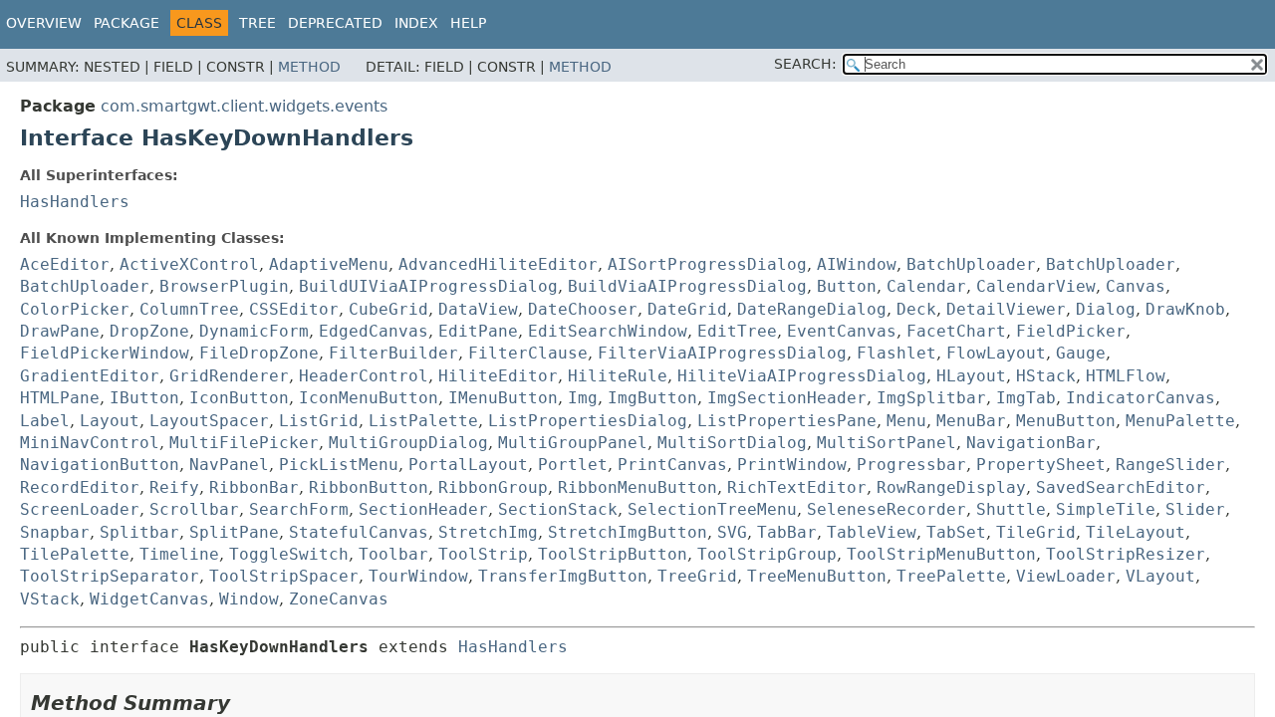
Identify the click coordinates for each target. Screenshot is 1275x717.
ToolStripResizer (1125, 554)
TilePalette (74, 554)
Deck (916, 309)
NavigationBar (1031, 442)
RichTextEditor (797, 487)
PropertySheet (1041, 464)
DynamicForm (254, 331)
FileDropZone (259, 353)
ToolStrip (483, 554)
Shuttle (1011, 509)
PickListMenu (338, 464)
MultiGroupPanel (572, 442)
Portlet (573, 464)
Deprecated (335, 23)
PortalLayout (468, 464)
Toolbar (393, 554)
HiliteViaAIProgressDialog (801, 375)
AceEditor (65, 264)
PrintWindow (792, 464)
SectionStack (558, 509)
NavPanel (229, 464)
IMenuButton (503, 397)
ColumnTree (189, 309)
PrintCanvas (672, 464)
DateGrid (687, 309)
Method (309, 67)
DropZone (149, 331)
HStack (1046, 375)
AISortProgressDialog (707, 264)
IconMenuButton (368, 397)
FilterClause (528, 353)
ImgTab (1026, 397)
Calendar (926, 286)
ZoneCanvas (338, 599)
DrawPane (60, 331)
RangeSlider (1170, 464)
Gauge (1081, 353)
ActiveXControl (189, 264)
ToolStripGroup (767, 554)
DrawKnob (1185, 309)
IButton (144, 397)
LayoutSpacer (209, 420)
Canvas (1135, 286)
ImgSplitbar (931, 397)
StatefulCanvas (358, 532)
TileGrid (1036, 532)
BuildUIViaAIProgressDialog (428, 286)
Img (583, 397)
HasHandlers (74, 201)
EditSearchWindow (607, 331)
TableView (871, 532)
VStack (50, 599)
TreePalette (951, 576)
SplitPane (234, 532)
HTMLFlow (1125, 375)
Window (249, 599)
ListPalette (423, 420)
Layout (109, 420)
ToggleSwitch (289, 554)
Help (468, 23)
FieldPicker (1071, 331)
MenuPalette (1180, 420)
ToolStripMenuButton (941, 554)
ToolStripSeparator (109, 576)
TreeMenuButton (817, 576)
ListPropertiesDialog (587, 420)
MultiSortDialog (732, 442)
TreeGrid (697, 576)
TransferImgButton (562, 576)
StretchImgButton (627, 532)
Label (45, 420)
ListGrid (319, 420)
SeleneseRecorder (886, 509)
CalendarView (1036, 286)
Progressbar (911, 464)
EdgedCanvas (373, 331)
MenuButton (1066, 420)
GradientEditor (89, 375)
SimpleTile (1105, 509)
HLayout (971, 375)
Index (416, 23)
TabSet (956, 532)
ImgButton (652, 397)
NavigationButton (99, 464)
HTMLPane (60, 397)
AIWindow (856, 264)
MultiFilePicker (244, 442)
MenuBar (971, 420)
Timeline (179, 554)
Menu (906, 420)
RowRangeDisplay (951, 487)
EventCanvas (841, 331)
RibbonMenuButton (637, 487)
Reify (174, 487)
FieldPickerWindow (104, 353)
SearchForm (299, 509)
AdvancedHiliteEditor (498, 264)
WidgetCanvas (149, 599)
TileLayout (1135, 532)
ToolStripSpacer (284, 576)
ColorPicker (74, 309)
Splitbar (139, 532)
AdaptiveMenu (328, 264)
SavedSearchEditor (1120, 487)
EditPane (478, 331)
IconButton (239, 397)
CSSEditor (294, 309)
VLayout (1160, 576)
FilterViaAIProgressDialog (722, 353)
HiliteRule (617, 375)
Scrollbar (194, 509)
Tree (257, 23)
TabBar (787, 532)
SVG (732, 532)
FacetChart (956, 331)
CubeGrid (388, 309)
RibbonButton (368, 487)
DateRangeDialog (812, 309)
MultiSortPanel (886, 442)
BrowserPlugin (224, 286)
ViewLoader (1066, 576)
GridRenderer (229, 375)
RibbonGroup (493, 487)
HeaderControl (363, 375)
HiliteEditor (498, 375)
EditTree (737, 331)
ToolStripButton (612, 554)
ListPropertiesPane (787, 420)
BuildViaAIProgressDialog (687, 286)
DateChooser (583, 309)
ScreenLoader (79, 509)
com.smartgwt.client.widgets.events (244, 106)
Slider (1195, 509)
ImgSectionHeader (787, 397)
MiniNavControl (89, 442)
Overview (44, 23)
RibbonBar (254, 487)
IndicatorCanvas (1140, 397)
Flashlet (896, 353)
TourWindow (418, 576)
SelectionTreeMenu (712, 509)
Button (847, 286)
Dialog (1106, 309)
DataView (478, 309)
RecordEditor (79, 487)
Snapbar (55, 532)
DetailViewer (1006, 309)
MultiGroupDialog (408, 442)
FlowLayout (996, 353)
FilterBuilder (393, 353)
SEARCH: (805, 64)
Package (126, 23)
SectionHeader (423, 509)
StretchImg (488, 532)
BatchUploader (971, 264)
